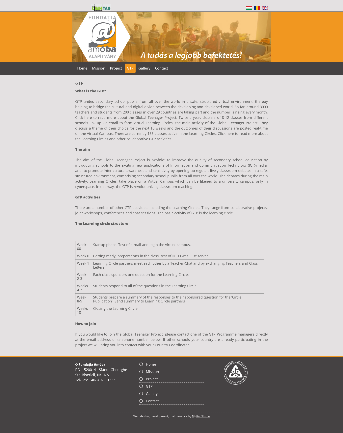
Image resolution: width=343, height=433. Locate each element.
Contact (161, 68)
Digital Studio (201, 416)
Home (82, 68)
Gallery (144, 68)
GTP (130, 68)
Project (116, 68)
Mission (98, 68)
